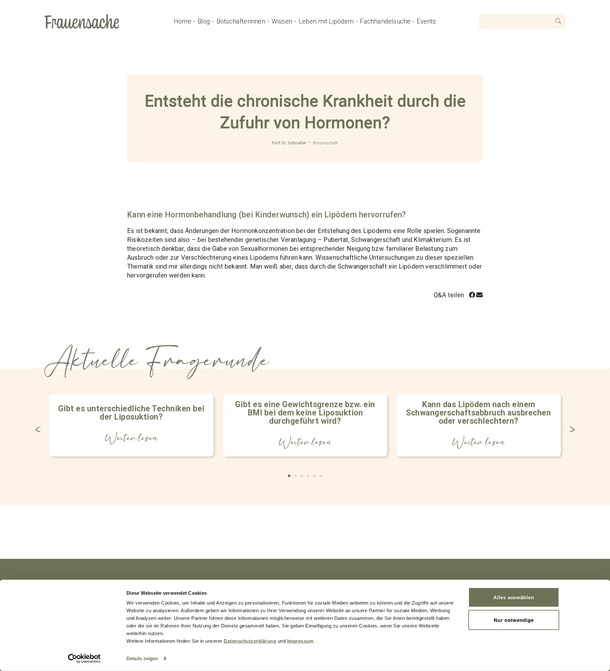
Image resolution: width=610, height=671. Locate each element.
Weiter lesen (131, 438)
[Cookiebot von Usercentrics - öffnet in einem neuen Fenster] (84, 658)
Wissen (282, 21)
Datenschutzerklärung (250, 641)
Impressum (300, 641)
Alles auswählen (513, 597)
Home (182, 21)
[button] (472, 294)
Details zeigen (142, 658)
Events (426, 21)
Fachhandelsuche (385, 21)
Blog (204, 21)
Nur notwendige (513, 619)
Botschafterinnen (241, 21)
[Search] (558, 21)
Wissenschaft (325, 142)
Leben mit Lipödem (326, 21)
